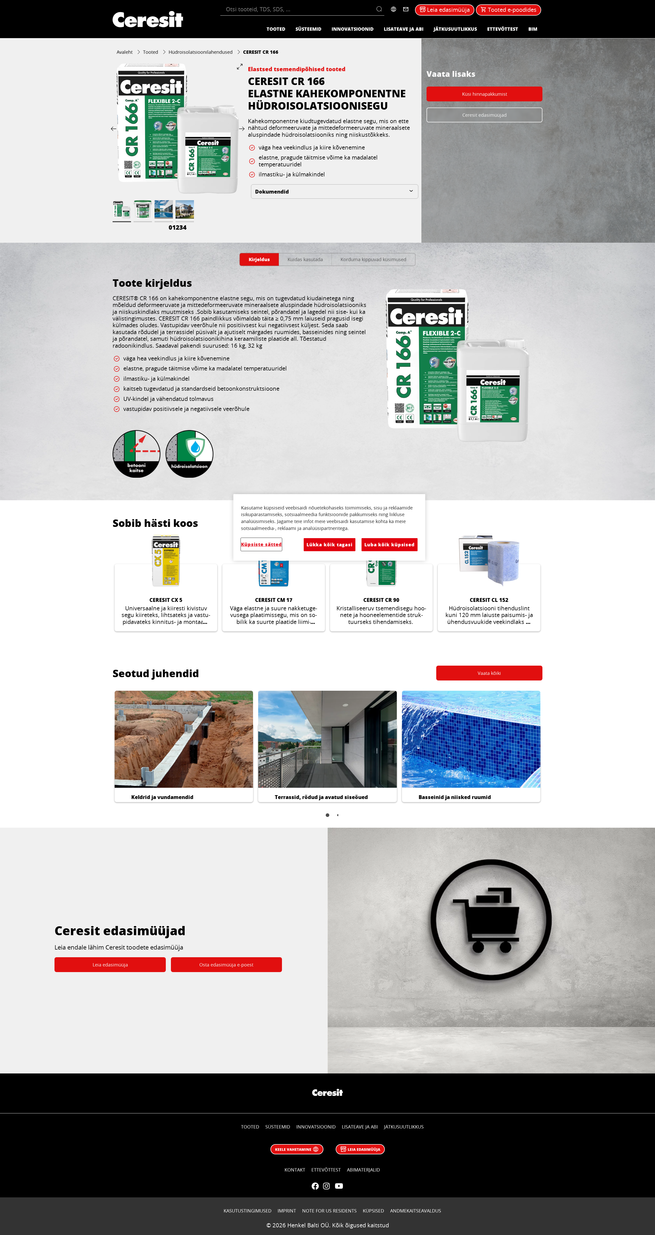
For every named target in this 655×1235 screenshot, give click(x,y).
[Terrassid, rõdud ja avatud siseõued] (327, 746)
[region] (329, 527)
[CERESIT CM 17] (273, 583)
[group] (178, 147)
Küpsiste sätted (261, 544)
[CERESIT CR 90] (381, 583)
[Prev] (115, 128)
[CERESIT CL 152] (489, 583)
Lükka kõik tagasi (330, 544)
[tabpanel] (327, 380)
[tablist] (327, 819)
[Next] (241, 128)
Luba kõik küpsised (389, 544)
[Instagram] (326, 1186)
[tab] (259, 259)
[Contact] (406, 9)
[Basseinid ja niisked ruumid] (471, 746)
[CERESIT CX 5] (166, 583)
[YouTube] (339, 1186)
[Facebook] (315, 1186)
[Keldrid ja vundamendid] (184, 746)
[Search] (380, 9)
